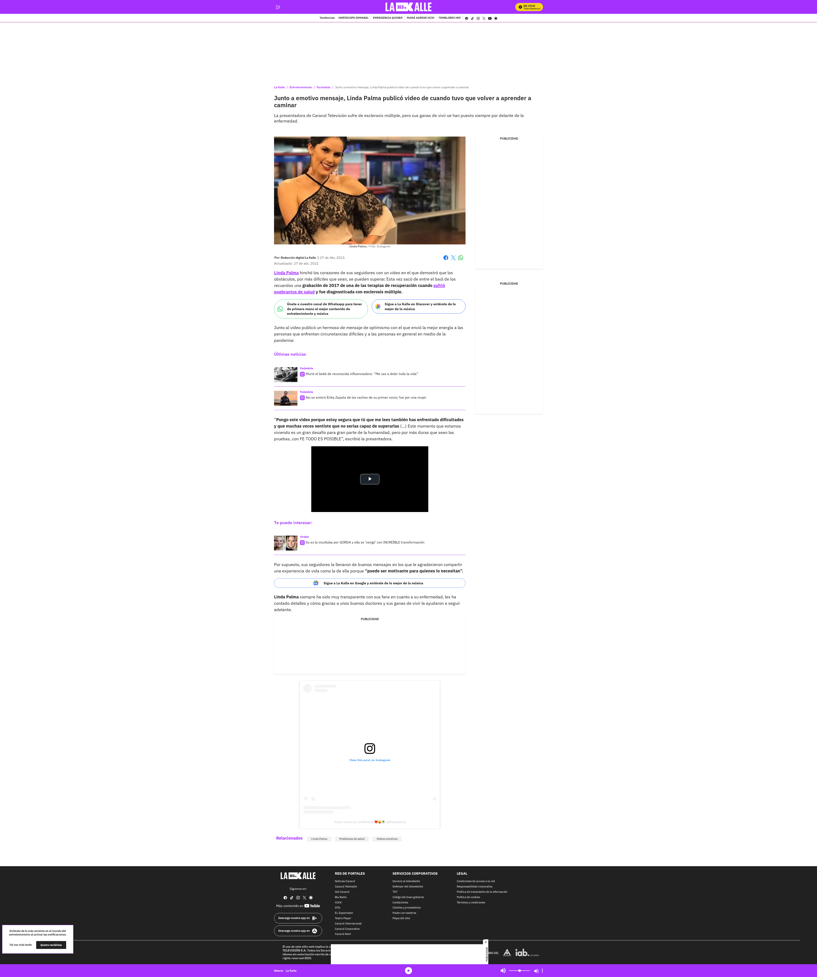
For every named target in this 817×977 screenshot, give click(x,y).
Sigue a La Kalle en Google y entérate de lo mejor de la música (373, 583)
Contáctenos (400, 902)
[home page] (409, 7)
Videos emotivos (387, 839)
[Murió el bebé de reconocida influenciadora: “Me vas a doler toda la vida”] (285, 374)
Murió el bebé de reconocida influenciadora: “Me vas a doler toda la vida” (362, 374)
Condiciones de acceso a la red (476, 881)
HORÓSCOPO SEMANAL (354, 18)
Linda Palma (286, 272)
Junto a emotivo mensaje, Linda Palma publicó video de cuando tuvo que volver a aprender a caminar (402, 87)
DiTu (337, 907)
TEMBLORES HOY (449, 18)
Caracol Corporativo (347, 928)
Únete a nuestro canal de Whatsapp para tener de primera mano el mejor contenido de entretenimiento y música (324, 309)
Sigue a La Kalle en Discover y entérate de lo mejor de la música (420, 306)
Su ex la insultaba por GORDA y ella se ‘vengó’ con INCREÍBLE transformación (365, 542)
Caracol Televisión (346, 886)
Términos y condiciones (471, 902)
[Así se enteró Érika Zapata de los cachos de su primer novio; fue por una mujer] (285, 398)
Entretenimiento (301, 87)
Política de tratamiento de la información (482, 892)
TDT (395, 892)
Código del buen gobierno (408, 897)
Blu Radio (341, 897)
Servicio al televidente (406, 881)
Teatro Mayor (343, 918)
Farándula (323, 87)
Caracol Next (343, 934)
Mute (503, 970)
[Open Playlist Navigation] (542, 970)
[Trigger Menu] (277, 7)
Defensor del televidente (408, 886)
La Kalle (279, 87)
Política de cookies (468, 897)
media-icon (408, 971)
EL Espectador (344, 913)
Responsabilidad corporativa (474, 886)
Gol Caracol (342, 892)
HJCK (338, 902)
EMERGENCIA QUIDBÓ (388, 18)
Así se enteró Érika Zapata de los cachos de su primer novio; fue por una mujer (366, 397)
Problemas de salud (351, 839)
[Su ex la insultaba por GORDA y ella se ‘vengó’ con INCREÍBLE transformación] (285, 543)
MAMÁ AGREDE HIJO (420, 18)
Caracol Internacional (348, 923)
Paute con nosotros (404, 913)
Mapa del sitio (401, 918)
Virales (304, 537)
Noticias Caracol (345, 881)
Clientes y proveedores (407, 907)
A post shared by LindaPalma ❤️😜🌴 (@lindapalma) (370, 822)
